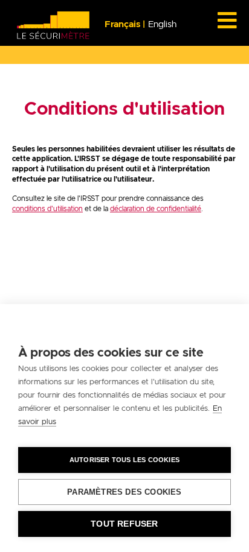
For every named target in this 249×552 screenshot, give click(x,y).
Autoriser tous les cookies (124, 459)
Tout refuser (124, 523)
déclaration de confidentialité (155, 208)
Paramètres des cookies (124, 491)
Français (124, 24)
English (162, 24)
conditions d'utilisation (47, 208)
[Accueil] (53, 24)
